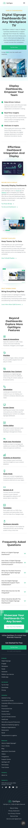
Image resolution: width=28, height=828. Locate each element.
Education (4, 706)
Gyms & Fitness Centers (8, 716)
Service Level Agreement (14, 819)
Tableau (3, 192)
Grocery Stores (5, 714)
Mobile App (4, 677)
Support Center (6, 759)
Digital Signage (6, 661)
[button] (14, 553)
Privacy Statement (14, 811)
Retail (3, 733)
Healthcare (4, 719)
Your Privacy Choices (14, 813)
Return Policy (14, 808)
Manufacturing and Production (10, 722)
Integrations (5, 756)
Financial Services (6, 708)
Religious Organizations (8, 727)
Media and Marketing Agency (10, 724)
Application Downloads (8, 751)
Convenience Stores (7, 700)
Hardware (4, 671)
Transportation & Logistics (9, 735)
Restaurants (5, 730)
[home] (8, 3)
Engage (3, 663)
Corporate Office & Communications (12, 703)
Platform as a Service (7, 674)
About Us (4, 775)
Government (5, 711)
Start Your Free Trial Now (14, 626)
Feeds (3, 669)
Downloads (4, 687)
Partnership (5, 764)
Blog (2, 748)
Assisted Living (5, 698)
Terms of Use (14, 816)
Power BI (18, 190)
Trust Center (5, 767)
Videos (3, 754)
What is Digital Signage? (8, 743)
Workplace (4, 666)
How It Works (5, 746)
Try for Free (14, 47)
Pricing (3, 690)
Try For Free (14, 647)
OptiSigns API (5, 762)
